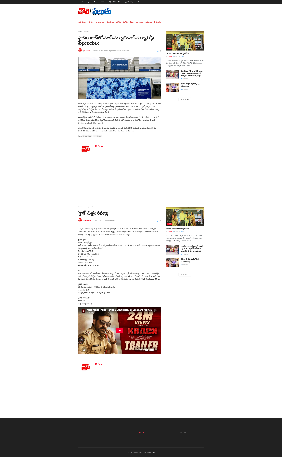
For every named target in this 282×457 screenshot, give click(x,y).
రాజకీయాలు (95, 2)
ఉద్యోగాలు (132, 2)
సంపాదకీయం (81, 2)
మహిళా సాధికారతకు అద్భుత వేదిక (177, 53)
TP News (87, 51)
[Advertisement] (141, 179)
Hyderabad (113, 51)
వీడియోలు (103, 2)
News (119, 51)
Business (86, 31)
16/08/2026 (177, 56)
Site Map (183, 433)
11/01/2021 (96, 51)
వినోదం (115, 2)
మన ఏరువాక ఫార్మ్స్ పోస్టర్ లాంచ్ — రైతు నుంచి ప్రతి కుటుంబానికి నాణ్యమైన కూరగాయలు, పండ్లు (191, 73)
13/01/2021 (98, 220)
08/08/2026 (185, 89)
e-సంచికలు (140, 2)
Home (80, 31)
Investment (97, 136)
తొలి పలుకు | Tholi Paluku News (145, 452)
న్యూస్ (88, 2)
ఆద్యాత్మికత (126, 2)
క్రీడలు (119, 2)
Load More (185, 99)
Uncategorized (88, 207)
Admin (170, 56)
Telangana (125, 51)
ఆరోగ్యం (110, 2)
